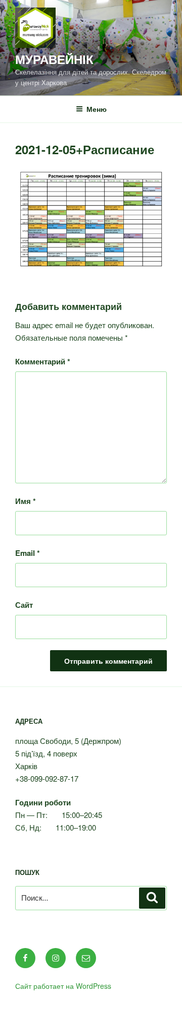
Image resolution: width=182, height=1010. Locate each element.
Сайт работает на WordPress (63, 986)
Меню (96, 109)
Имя (25, 501)
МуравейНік (54, 59)
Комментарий (42, 361)
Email (27, 552)
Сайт (24, 604)
